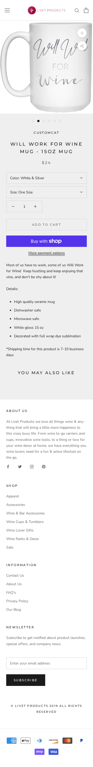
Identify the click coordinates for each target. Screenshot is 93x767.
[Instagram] (32, 466)
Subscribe (26, 680)
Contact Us (15, 575)
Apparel (12, 496)
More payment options (46, 253)
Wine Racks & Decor (22, 538)
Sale (9, 547)
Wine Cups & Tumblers (25, 521)
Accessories (15, 504)
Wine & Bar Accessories (25, 513)
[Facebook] (8, 466)
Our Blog (13, 609)
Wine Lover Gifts (20, 530)
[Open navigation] (7, 10)
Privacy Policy (17, 601)
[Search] (77, 10)
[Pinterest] (43, 466)
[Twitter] (20, 466)
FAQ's (11, 592)
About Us (14, 584)
